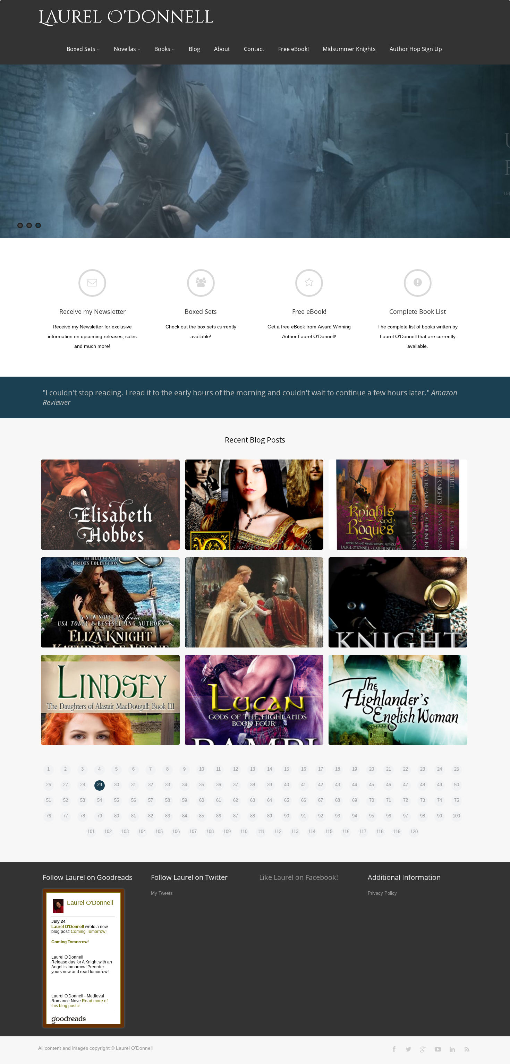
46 (388, 784)
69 (354, 800)
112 (277, 831)
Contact (254, 49)
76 (48, 815)
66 (303, 800)
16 (303, 769)
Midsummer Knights (349, 49)
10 (201, 769)
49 (439, 784)
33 (167, 784)
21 (388, 769)
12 (235, 769)
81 (133, 815)
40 (286, 784)
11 (218, 769)
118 (379, 831)
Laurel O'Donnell (126, 17)
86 (218, 815)
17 (320, 769)
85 (201, 815)
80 (116, 815)
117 (362, 831)
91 (303, 815)
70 (371, 800)
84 (184, 815)
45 (371, 784)
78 (82, 815)
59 (184, 800)
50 (456, 784)
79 (99, 815)
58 (167, 800)
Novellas (125, 49)
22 (405, 769)
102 (108, 831)
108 (210, 831)
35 (201, 784)
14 (269, 769)
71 (388, 800)
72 (405, 800)
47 (405, 784)
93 (337, 815)
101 (91, 831)
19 (354, 769)
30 (116, 784)
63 (252, 800)
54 (99, 800)
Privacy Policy (382, 893)
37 (235, 784)
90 (286, 815)
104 (142, 831)
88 (252, 815)
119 (396, 831)
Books (162, 49)
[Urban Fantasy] (255, 151)
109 (227, 831)
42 (320, 784)
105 (159, 831)
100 (456, 815)
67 (320, 800)
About (222, 49)
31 (133, 784)
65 (286, 800)
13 (252, 769)
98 (422, 815)
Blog (194, 49)
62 (235, 800)
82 (150, 815)
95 (371, 815)
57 (150, 800)
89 (269, 815)
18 (337, 769)
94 (354, 815)
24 (439, 769)
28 (82, 784)
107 (193, 831)
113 (294, 831)
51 (48, 800)
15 (286, 769)
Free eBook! (293, 49)
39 (269, 784)
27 (65, 784)
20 (371, 769)
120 (414, 831)
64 (269, 800)
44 (354, 784)
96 (388, 815)
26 (48, 784)
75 (456, 800)
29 (99, 784)
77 (65, 815)
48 (422, 784)
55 (116, 800)
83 (167, 815)
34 (184, 784)
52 (65, 800)
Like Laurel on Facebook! (298, 877)
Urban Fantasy (357, 155)
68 (337, 800)
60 (201, 800)
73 (422, 800)
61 (218, 800)
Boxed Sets (81, 49)
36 (218, 784)
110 (243, 831)
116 (345, 831)
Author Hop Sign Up (416, 49)
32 (150, 784)
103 (125, 831)
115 (328, 831)
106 (176, 831)
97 (405, 815)
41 (303, 784)
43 (337, 784)
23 (422, 769)
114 (311, 831)
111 (261, 831)
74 (439, 800)
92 (320, 815)
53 (82, 800)
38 (252, 784)
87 (235, 815)
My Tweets (162, 893)
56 (133, 800)
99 (439, 815)
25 (456, 769)
